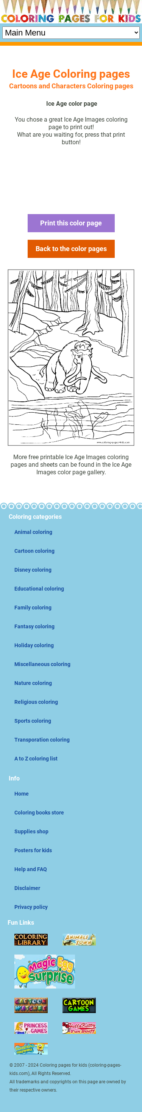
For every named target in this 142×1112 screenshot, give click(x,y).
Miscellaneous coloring (42, 664)
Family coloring (32, 608)
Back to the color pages (71, 249)
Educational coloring (39, 589)
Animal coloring (33, 532)
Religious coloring (36, 702)
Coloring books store (39, 813)
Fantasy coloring (34, 626)
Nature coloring (33, 683)
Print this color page (71, 223)
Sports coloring (32, 721)
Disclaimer (27, 888)
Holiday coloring (34, 645)
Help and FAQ (30, 869)
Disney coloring (32, 570)
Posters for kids (33, 850)
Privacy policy (31, 907)
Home (21, 794)
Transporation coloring (42, 740)
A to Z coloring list (36, 759)
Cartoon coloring (34, 551)
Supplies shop (31, 831)
